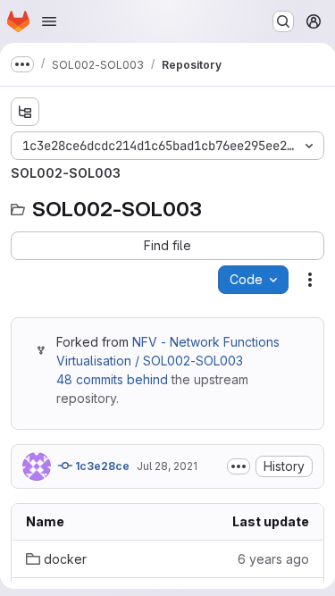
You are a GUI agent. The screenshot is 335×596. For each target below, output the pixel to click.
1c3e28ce (101, 466)
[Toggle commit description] (238, 466)
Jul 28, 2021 (167, 466)
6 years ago (273, 559)
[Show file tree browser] (25, 111)
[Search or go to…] (283, 21)
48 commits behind (112, 379)
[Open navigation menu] (49, 21)
